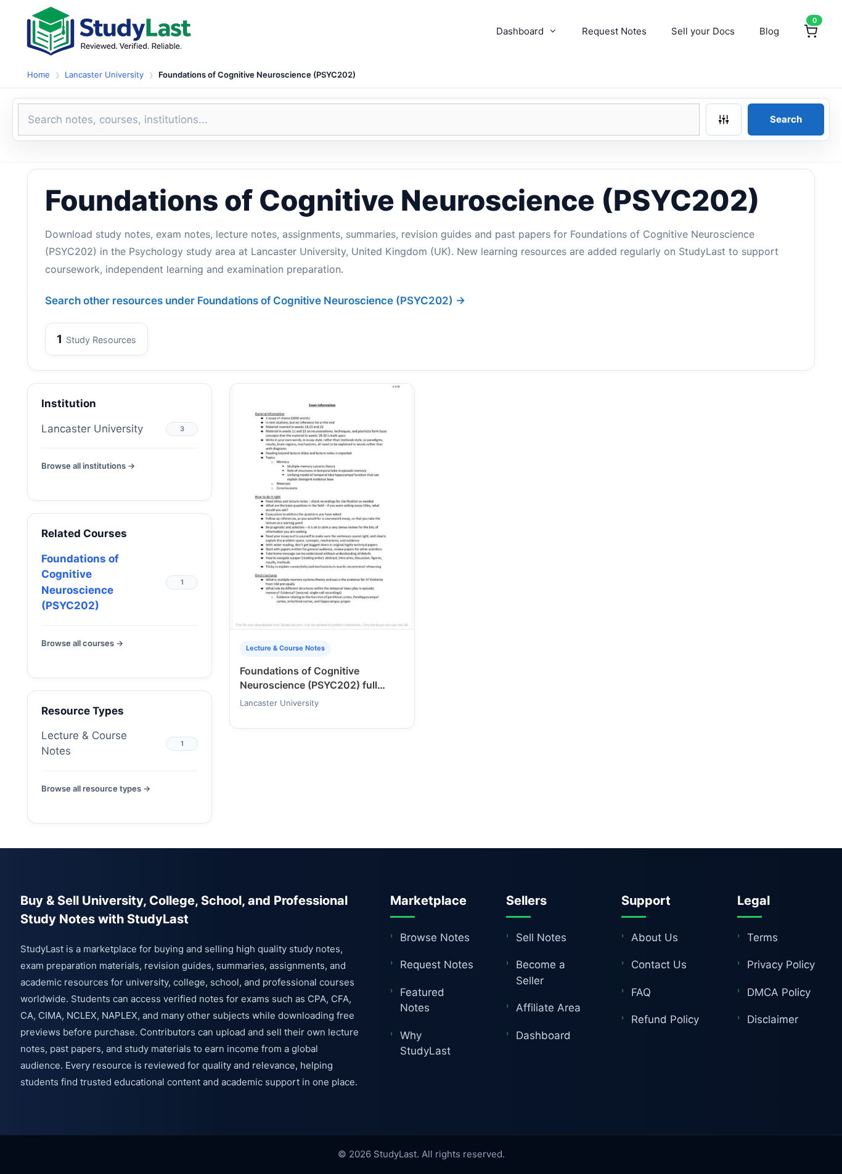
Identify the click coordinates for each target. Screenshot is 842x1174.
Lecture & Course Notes (84, 743)
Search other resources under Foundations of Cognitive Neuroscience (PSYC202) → (255, 300)
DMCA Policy (779, 992)
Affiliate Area (548, 1008)
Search (786, 119)
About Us (654, 937)
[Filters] (724, 119)
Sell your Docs (703, 31)
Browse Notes (435, 937)
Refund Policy (665, 1019)
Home (38, 74)
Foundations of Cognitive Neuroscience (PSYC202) (80, 582)
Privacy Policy (781, 964)
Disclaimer (772, 1019)
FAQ (641, 992)
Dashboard (520, 31)
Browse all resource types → (95, 788)
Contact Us (659, 964)
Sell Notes (541, 937)
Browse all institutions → (88, 466)
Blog (769, 31)
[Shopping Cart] (810, 31)
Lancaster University (104, 74)
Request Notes (614, 31)
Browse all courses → (82, 643)
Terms (762, 937)
